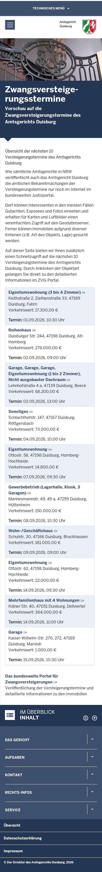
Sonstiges (18, 411)
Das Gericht (17, 740)
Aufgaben (15, 757)
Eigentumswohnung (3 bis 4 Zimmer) (44, 292)
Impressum (13, 851)
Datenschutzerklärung (23, 838)
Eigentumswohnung (27, 449)
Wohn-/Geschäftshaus (30, 530)
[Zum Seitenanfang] (93, 718)
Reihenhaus (19, 330)
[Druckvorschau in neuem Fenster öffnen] (84, 718)
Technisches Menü (49, 8)
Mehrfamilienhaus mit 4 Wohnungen (43, 600)
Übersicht (12, 825)
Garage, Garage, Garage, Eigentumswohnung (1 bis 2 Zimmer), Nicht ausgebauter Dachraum (44, 373)
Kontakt (13, 775)
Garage (15, 632)
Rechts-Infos (18, 792)
